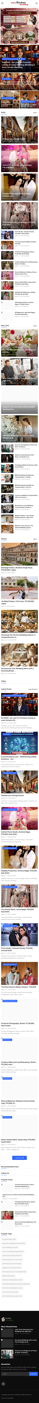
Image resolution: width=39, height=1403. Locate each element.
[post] (19, 58)
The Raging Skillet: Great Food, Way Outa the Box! (26, 466)
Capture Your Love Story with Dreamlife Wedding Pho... (19, 408)
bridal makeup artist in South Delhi (12, 1259)
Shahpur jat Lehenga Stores (14, 139)
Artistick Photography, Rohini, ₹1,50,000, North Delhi (24, 253)
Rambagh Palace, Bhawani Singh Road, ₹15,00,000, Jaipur (17, 569)
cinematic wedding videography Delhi (12, 1251)
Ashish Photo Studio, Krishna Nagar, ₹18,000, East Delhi (16, 833)
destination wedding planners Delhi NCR (13, 1243)
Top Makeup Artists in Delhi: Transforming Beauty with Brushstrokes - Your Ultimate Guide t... (18, 84)
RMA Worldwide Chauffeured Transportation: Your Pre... (24, 486)
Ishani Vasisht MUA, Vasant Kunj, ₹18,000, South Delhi (25, 283)
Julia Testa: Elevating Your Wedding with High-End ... (19, 379)
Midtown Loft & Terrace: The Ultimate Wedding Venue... (24, 526)
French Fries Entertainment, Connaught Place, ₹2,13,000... (7, 103)
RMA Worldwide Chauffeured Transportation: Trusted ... (24, 476)
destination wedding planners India (12, 1288)
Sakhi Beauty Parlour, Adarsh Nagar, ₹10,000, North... (24, 303)
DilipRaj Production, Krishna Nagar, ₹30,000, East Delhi (19, 872)
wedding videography (8, 1276)
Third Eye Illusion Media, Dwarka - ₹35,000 (29, 105)
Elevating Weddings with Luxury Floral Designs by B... (18, 436)
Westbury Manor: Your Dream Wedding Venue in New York (24, 516)
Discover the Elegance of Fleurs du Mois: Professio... (26, 446)
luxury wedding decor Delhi (10, 1247)
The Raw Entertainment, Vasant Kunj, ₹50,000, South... (25, 1202)
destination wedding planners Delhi (12, 1280)
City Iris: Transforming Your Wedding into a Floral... (19, 351)
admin (3, 69)
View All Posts (32, 689)
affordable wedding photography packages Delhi (16, 1284)
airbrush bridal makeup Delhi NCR (11, 1255)
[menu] (2, 3)
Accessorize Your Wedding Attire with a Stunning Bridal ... (17, 669)
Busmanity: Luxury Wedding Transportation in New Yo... (24, 506)
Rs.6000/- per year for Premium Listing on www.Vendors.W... (18, 719)
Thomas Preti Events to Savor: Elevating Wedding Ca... (24, 1185)
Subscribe (33, 1374)
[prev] (2, 58)
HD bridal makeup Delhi (9, 1239)
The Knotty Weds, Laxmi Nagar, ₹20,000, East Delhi (19, 223)
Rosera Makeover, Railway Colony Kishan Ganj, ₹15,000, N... (18, 1102)
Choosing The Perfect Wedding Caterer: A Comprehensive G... (18, 636)
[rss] (3, 1384)
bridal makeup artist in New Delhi (11, 1263)
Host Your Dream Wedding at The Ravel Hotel (25, 1223)
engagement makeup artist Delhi (11, 1268)
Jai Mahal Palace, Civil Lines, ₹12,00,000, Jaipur (17, 602)
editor (4, 170)
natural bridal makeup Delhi (10, 1292)
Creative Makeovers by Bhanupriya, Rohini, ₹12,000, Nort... (18, 1063)
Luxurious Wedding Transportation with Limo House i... (26, 496)
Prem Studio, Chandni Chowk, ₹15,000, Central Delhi (24, 232)
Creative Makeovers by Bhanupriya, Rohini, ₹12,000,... (26, 263)
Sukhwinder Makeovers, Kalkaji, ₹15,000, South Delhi (25, 293)
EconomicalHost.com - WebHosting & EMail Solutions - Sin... (18, 758)
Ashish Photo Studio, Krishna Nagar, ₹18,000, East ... (17, 166)
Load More (18, 1158)
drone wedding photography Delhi (12, 1296)
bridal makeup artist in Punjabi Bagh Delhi (14, 1272)
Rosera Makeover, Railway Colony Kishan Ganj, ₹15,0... (26, 273)
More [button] (35, 113)
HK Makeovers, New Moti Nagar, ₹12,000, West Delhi (25, 313)
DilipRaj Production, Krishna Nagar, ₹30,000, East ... (17, 195)
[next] (36, 58)
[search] (36, 3)
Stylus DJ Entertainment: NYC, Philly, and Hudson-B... (24, 456)
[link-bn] (19, 26)
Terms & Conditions (7, 1398)
